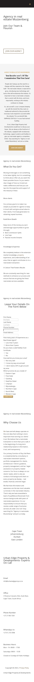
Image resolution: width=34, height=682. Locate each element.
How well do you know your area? (15, 358)
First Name (7, 317)
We (4, 431)
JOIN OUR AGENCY (13, 51)
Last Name (7, 322)
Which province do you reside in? (15, 371)
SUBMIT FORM (8, 396)
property (20, 255)
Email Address (8, 332)
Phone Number (8, 327)
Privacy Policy (24, 668)
